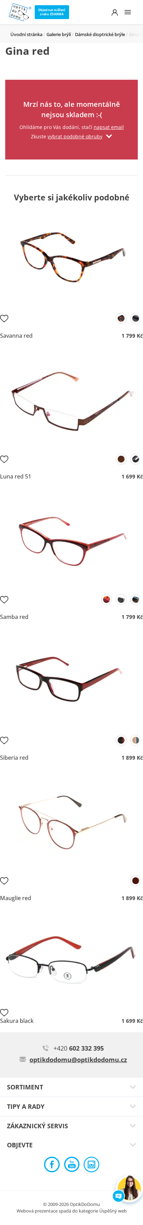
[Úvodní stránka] (20, 12)
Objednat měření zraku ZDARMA (52, 12)
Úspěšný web (113, 1211)
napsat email (109, 127)
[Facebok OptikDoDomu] (52, 1166)
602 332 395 (78, 1048)
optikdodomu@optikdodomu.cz (78, 1059)
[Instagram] (91, 1166)
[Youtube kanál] (71, 1166)
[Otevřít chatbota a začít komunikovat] (129, 1188)
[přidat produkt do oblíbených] (4, 318)
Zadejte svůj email (71, 88)
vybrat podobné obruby (75, 136)
